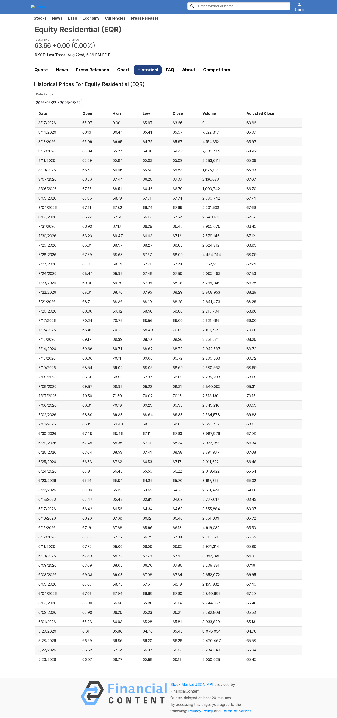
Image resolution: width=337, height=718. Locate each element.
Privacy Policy (200, 711)
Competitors (216, 70)
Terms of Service (237, 711)
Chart (123, 70)
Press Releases (145, 18)
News (57, 18)
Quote (41, 70)
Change (74, 39)
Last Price (43, 39)
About (188, 70)
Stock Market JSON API (191, 684)
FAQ (170, 70)
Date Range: (45, 94)
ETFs (72, 18)
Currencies (115, 18)
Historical (147, 70)
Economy (91, 18)
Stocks (40, 18)
